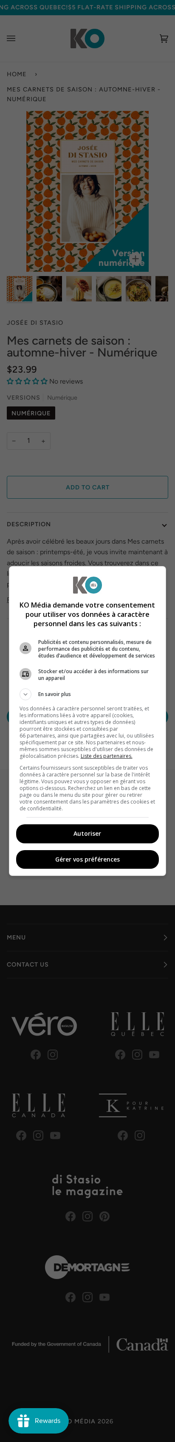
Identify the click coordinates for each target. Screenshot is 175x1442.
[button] (88, 694)
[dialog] (88, 721)
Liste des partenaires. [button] (107, 756)
